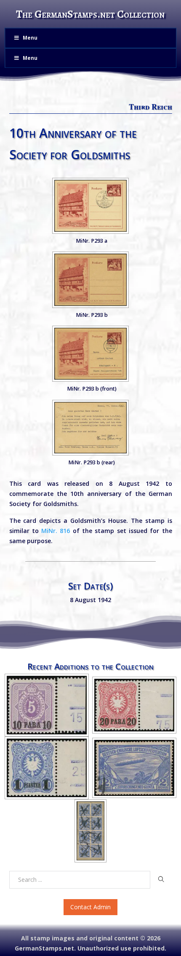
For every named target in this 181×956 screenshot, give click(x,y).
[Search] (161, 879)
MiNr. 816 (55, 531)
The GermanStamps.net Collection (90, 14)
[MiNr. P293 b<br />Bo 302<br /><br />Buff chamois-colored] (90, 280)
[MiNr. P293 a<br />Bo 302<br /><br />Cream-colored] (90, 206)
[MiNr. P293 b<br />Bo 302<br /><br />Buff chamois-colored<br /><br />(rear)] (90, 428)
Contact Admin (90, 907)
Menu (30, 37)
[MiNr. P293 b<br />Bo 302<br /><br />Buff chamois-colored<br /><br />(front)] (90, 354)
